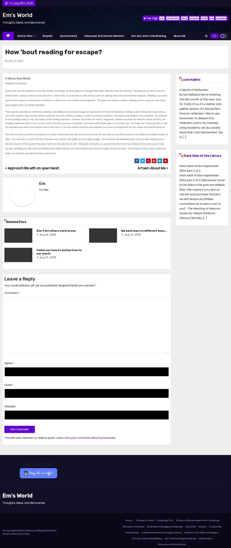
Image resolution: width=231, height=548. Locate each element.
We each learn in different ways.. (144, 230)
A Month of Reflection (193, 90)
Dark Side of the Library (203, 156)
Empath (48, 36)
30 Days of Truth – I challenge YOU (154, 520)
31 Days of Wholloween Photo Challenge (198, 520)
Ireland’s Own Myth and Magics (201, 532)
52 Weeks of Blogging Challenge (165, 526)
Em (42, 183)
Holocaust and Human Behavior (104, 36)
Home (129, 520)
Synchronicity (68, 36)
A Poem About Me (152, 168)
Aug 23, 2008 (48, 234)
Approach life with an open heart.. (33, 168)
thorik (204, 18)
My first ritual (205, 538)
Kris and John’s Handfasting (149, 36)
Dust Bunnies (132, 532)
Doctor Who (25, 36)
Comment (12, 293)
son (162, 18)
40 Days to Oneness (133, 526)
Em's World (17, 15)
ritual (184, 18)
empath (194, 18)
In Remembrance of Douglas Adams (162, 532)
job (211, 18)
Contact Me (215, 526)
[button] (206, 36)
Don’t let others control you (56, 230)
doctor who (173, 18)
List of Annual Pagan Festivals (180, 538)
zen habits (192, 80)
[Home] (8, 36)
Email (9, 385)
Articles (202, 526)
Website (9, 406)
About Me (180, 36)
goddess (221, 18)
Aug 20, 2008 (48, 257)
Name (9, 363)
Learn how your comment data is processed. (86, 438)
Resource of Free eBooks (172, 544)
